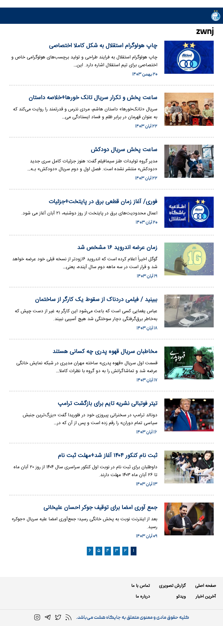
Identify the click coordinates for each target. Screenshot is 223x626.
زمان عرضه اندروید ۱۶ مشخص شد (117, 247)
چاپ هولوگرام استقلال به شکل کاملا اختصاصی (103, 46)
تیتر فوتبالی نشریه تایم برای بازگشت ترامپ (107, 403)
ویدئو (181, 596)
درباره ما (143, 596)
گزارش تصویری (172, 585)
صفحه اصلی (205, 585)
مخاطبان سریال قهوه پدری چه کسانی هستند (105, 351)
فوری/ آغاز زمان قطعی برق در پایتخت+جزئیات (103, 202)
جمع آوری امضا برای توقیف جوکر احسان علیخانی (100, 507)
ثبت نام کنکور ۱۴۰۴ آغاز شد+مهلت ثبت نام (107, 455)
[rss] (68, 617)
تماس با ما (140, 585)
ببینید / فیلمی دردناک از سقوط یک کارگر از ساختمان (96, 299)
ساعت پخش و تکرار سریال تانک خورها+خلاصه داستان (93, 98)
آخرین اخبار (206, 596)
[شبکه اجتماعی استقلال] (58, 617)
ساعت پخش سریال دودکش (124, 150)
